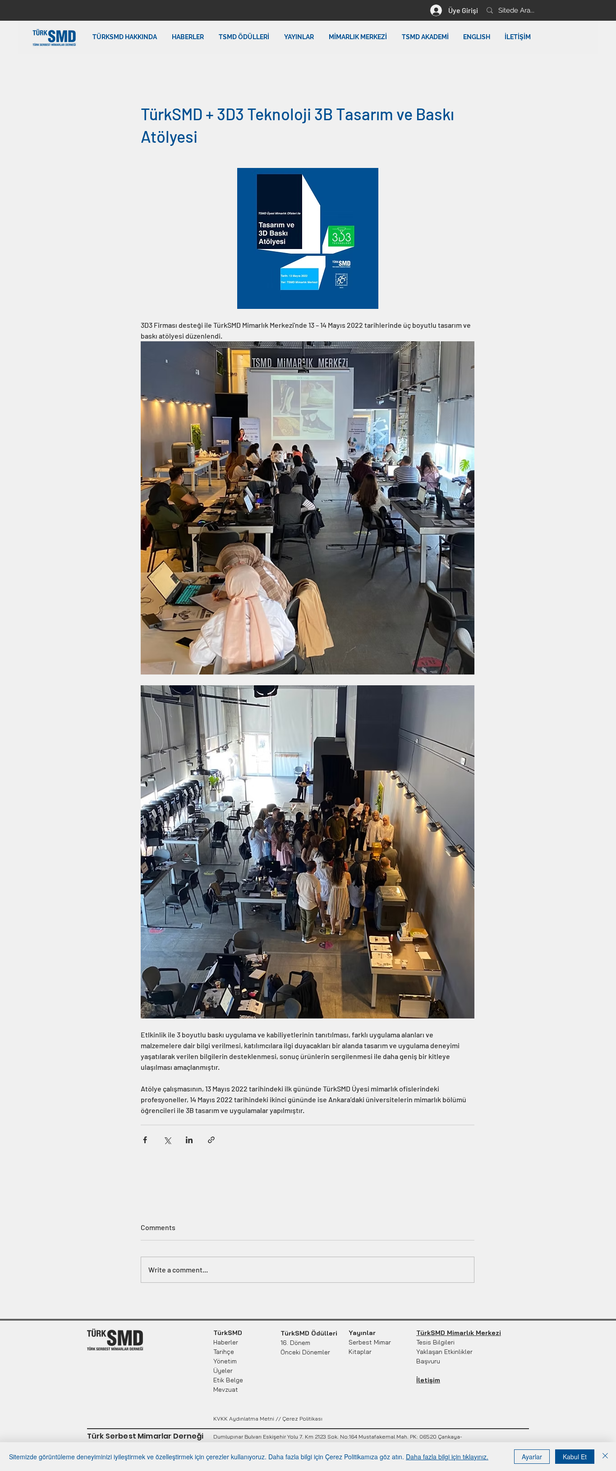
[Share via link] (211, 1140)
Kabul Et (575, 1456)
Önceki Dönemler (305, 1352)
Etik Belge (228, 1380)
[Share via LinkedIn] (189, 1140)
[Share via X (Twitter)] (167, 1140)
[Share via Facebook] (145, 1140)
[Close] (605, 1456)
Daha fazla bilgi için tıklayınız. (447, 1456)
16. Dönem (295, 1343)
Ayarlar (532, 1456)
